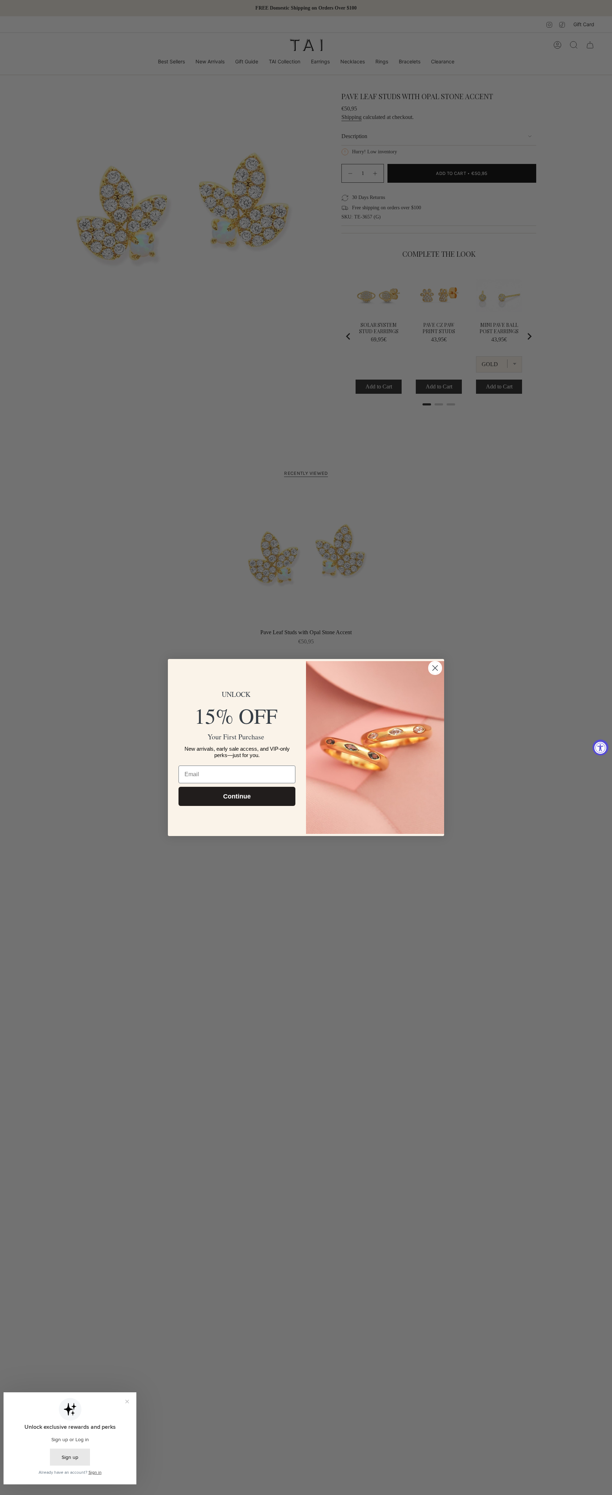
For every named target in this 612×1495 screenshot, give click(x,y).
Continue (237, 796)
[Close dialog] (435, 668)
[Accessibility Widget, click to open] (600, 748)
